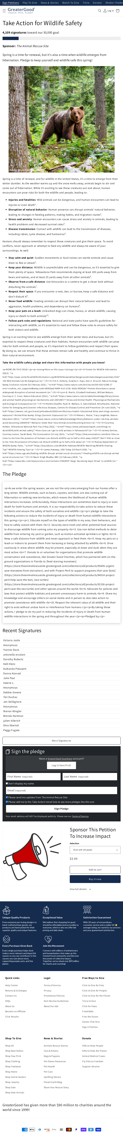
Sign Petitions (10, 2)
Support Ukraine (91, 1066)
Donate (97, 2)
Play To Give (30, 2)
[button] (4, 10)
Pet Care (48, 1071)
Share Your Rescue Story (56, 1087)
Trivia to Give (89, 1000)
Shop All (9, 1045)
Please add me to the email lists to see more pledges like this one (51, 801)
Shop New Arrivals (14, 1092)
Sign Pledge (61, 808)
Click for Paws (89, 1006)
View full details (78, 889)
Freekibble (88, 1011)
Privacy (48, 990)
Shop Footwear (13, 1066)
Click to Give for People (94, 990)
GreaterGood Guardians (60, 759)
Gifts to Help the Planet (94, 1050)
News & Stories (49, 2)
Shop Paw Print (13, 1055)
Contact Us (11, 995)
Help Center (11, 985)
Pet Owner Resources (55, 1061)
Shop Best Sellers (14, 1050)
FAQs (7, 1000)
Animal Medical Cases (93, 1055)
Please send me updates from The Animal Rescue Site (37, 797)
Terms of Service (80, 816)
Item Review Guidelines (56, 1000)
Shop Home (11, 1071)
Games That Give (91, 1021)
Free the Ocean (90, 1016)
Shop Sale (10, 1087)
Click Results (12, 1016)
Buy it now (95, 879)
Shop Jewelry (12, 1082)
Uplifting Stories (52, 1076)
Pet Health (49, 1066)
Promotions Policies (54, 995)
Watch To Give (70, 2)
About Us (9, 1006)
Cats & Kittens (51, 1050)
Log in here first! (61, 765)
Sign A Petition (90, 1026)
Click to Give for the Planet (96, 995)
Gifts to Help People (92, 1045)
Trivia (86, 2)
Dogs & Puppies (52, 1055)
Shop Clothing (12, 1061)
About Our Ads (51, 1006)
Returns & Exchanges (16, 990)
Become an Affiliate (15, 1011)
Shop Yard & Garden (15, 1076)
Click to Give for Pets (93, 985)
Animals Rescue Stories (56, 1045)
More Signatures (61, 740)
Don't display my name (21, 783)
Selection (74, 843)
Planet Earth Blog (53, 1082)
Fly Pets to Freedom (92, 1061)
